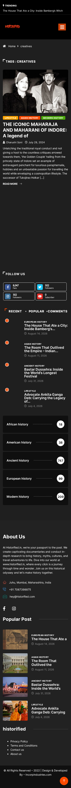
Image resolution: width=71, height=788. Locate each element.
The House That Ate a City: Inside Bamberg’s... (46, 327)
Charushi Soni (14, 142)
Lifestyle (10, 118)
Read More (10, 183)
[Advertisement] (35, 237)
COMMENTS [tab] (57, 311)
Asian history (29, 118)
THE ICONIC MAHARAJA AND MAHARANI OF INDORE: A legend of (35, 130)
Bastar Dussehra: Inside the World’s (46, 686)
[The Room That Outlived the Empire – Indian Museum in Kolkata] (15, 663)
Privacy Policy (19, 741)
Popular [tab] (36, 311)
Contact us (17, 749)
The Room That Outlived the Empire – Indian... (44, 349)
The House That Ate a (49, 639)
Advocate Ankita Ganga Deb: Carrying (48, 710)
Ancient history (34, 366)
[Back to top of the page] (64, 780)
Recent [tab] (15, 311)
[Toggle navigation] (62, 27)
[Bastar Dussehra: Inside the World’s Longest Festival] (15, 687)
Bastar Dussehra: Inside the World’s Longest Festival (43, 372)
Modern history (53, 118)
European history (35, 322)
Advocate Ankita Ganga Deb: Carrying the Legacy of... (44, 397)
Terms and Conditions (23, 745)
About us (15, 753)
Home (12, 46)
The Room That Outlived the (43, 663)
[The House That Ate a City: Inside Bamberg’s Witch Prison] (15, 640)
